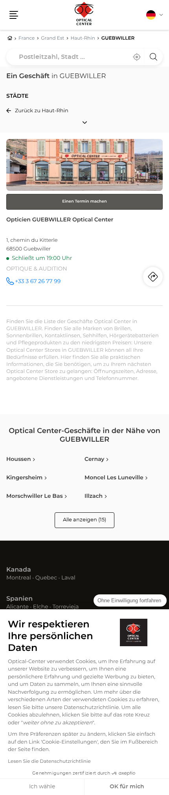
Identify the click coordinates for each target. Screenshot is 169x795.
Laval (68, 578)
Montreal (18, 578)
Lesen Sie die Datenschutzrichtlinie (49, 761)
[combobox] (84, 57)
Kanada (18, 570)
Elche (40, 607)
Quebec (46, 578)
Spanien (19, 599)
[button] (13, 15)
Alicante (17, 607)
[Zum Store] (84, 222)
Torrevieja (65, 607)
